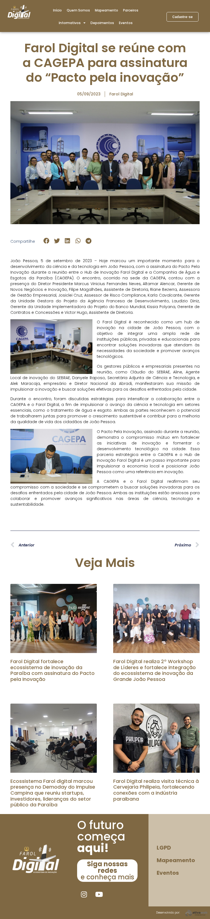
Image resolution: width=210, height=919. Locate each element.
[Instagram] (84, 894)
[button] (46, 241)
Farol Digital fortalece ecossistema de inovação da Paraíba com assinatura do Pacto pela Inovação (52, 670)
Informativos (70, 23)
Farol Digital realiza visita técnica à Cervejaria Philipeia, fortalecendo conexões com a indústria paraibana (156, 790)
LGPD (164, 847)
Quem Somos (78, 10)
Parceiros (130, 10)
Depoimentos (102, 23)
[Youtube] (99, 894)
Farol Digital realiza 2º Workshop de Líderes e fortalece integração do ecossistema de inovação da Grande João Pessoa (154, 670)
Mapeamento (106, 10)
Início (57, 10)
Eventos (126, 23)
